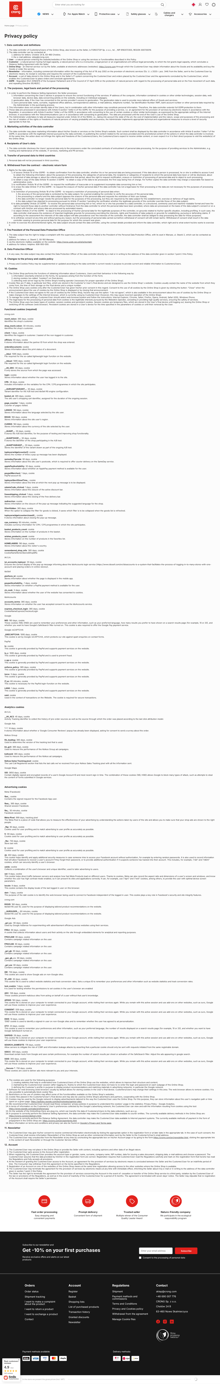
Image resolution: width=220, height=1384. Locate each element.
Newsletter (75, 1322)
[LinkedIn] (173, 1322)
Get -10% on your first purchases (61, 1250)
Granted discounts (79, 1317)
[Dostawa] (117, 1358)
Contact (29, 1319)
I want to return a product (39, 1309)
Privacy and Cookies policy (127, 1309)
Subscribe (186, 1251)
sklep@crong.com (166, 1291)
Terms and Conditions (124, 1304)
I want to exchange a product (41, 1314)
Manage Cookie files (123, 1319)
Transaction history (79, 1312)
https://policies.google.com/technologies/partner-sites (56, 1101)
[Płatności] (26, 1358)
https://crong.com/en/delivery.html (25, 1116)
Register (73, 1291)
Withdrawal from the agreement (130, 1314)
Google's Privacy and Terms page (95, 1123)
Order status (31, 1291)
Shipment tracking (35, 1297)
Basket (72, 1297)
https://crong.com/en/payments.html (60, 1120)
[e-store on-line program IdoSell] (196, 1379)
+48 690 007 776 (166, 1296)
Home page (9, 25)
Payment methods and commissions (124, 1297)
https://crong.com (107, 66)
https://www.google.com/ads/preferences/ (29, 1108)
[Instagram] (166, 1322)
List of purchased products (84, 1307)
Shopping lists (76, 1302)
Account (75, 1285)
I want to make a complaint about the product (40, 1303)
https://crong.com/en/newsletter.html (170, 1137)
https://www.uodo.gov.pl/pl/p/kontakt (74, 242)
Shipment (117, 1291)
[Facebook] (159, 1322)
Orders (30, 1285)
